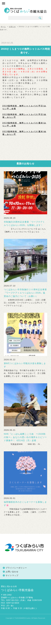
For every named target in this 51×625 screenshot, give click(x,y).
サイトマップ (12, 575)
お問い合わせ (12, 572)
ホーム (3, 26)
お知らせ (12, 26)
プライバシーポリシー (16, 568)
